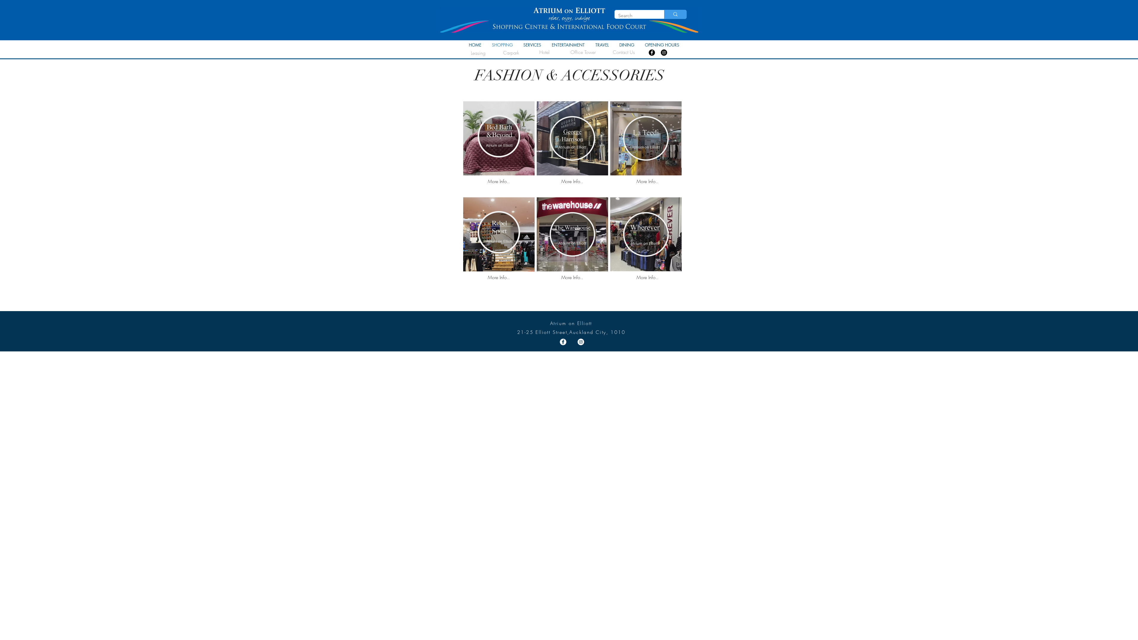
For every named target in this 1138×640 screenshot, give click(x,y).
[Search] (675, 14)
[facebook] (652, 52)
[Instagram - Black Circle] (664, 52)
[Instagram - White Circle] (581, 342)
